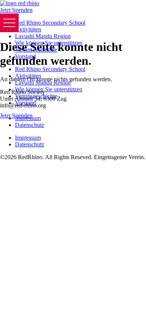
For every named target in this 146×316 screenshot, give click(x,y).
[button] (9, 22)
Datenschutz (29, 125)
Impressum (28, 137)
